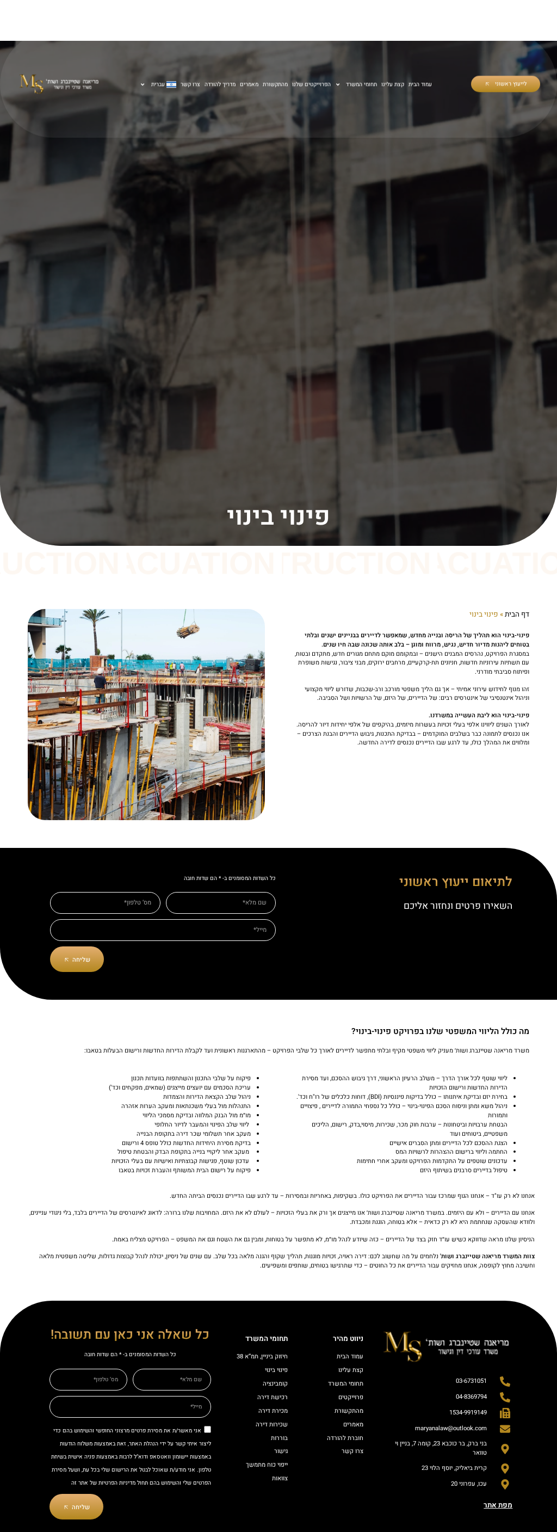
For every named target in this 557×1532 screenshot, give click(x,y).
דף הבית (517, 614)
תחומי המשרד (361, 84)
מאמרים (248, 84)
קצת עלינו (392, 84)
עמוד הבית (420, 84)
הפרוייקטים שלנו (311, 84)
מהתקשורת (274, 84)
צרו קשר (190, 84)
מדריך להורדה (219, 84)
